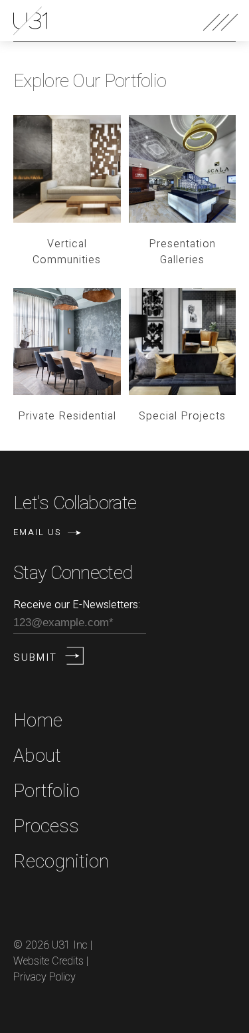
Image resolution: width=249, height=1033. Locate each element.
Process (46, 826)
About (37, 756)
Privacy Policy (44, 977)
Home (37, 721)
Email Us (37, 532)
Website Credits (48, 961)
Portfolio (46, 791)
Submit (35, 657)
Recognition (61, 861)
